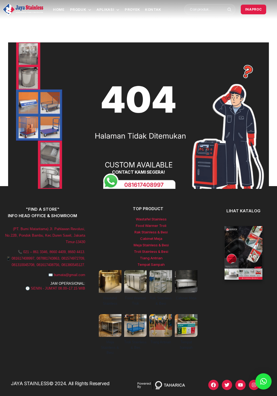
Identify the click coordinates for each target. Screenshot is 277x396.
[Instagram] (254, 385)
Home (59, 9)
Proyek (132, 9)
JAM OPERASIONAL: (67, 283)
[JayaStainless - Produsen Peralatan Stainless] (23, 9)
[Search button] (229, 9)
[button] (263, 381)
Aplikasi (105, 9)
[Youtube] (240, 385)
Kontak (153, 9)
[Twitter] (227, 385)
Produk (78, 9)
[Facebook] (213, 385)
